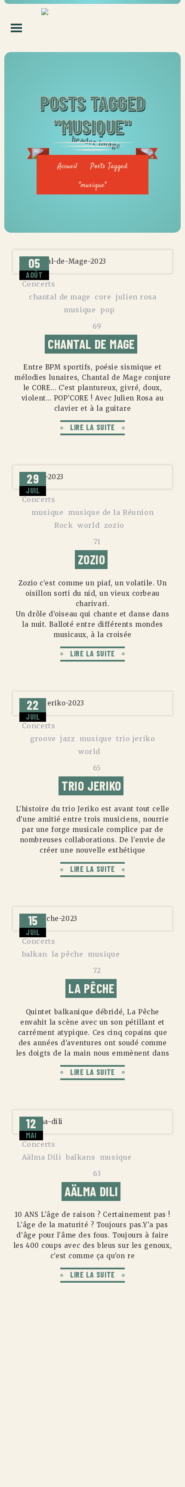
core (103, 296)
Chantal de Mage (91, 343)
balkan (34, 954)
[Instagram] (92, 1452)
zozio (114, 525)
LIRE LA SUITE (92, 427)
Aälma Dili (42, 1157)
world (88, 525)
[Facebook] (71, 1452)
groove (43, 738)
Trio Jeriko (91, 785)
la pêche (67, 954)
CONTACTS (92, 1422)
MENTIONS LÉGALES (92, 1405)
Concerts (39, 284)
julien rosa (136, 296)
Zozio (91, 559)
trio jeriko (135, 738)
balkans (80, 1157)
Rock (63, 525)
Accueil (68, 167)
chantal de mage (59, 296)
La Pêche (91, 988)
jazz (67, 738)
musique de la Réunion (111, 512)
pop (107, 309)
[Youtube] (113, 1452)
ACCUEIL (92, 1389)
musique (80, 309)
